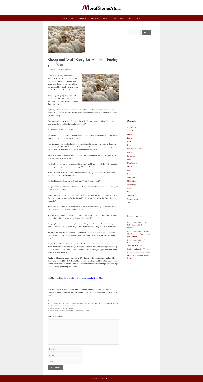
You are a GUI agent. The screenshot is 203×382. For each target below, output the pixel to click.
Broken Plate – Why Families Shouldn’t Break (139, 255)
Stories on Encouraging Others (65, 306)
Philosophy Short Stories (95, 303)
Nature (129, 188)
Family (105, 18)
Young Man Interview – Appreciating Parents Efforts (138, 234)
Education (131, 134)
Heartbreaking (132, 163)
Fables (129, 138)
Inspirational (95, 18)
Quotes (130, 18)
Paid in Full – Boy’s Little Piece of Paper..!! (138, 225)
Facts (138, 18)
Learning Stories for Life (78, 303)
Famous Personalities (135, 148)
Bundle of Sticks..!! (143, 249)
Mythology (131, 184)
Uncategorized (55, 301)
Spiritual (130, 195)
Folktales (130, 152)
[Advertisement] (139, 77)
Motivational (82, 18)
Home (65, 18)
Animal (130, 130)
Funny (114, 18)
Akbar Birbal (132, 127)
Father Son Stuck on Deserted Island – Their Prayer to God (139, 243)
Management (132, 177)
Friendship (131, 156)
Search (146, 32)
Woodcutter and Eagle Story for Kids (62, 308)
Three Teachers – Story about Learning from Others (84, 278)
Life (72, 18)
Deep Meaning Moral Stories (59, 303)
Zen (128, 202)
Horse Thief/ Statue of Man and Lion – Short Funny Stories (69, 310)
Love (121, 18)
